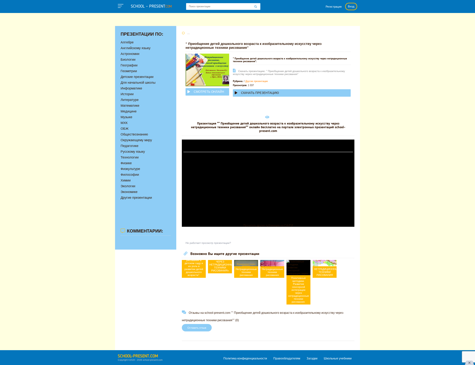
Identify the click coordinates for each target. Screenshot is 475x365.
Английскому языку (135, 48)
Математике (130, 105)
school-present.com (138, 356)
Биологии (128, 59)
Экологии (128, 186)
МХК (124, 123)
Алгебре (127, 42)
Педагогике (129, 146)
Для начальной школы (138, 82)
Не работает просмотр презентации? (208, 242)
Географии (129, 65)
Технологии (130, 157)
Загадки (312, 358)
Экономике (129, 192)
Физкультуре (130, 169)
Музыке (126, 117)
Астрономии (130, 54)
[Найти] (255, 7)
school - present (151, 6)
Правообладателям (286, 358)
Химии (126, 180)
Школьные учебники (338, 358)
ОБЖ (125, 128)
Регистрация (334, 6)
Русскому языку (133, 151)
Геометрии (129, 71)
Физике (126, 163)
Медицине (129, 111)
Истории (127, 94)
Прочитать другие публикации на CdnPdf (268, 225)
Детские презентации (137, 77)
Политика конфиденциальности (245, 358)
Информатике (131, 88)
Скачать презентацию (260, 92)
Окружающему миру (136, 140)
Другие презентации (256, 81)
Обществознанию (134, 134)
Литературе (130, 100)
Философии (130, 174)
